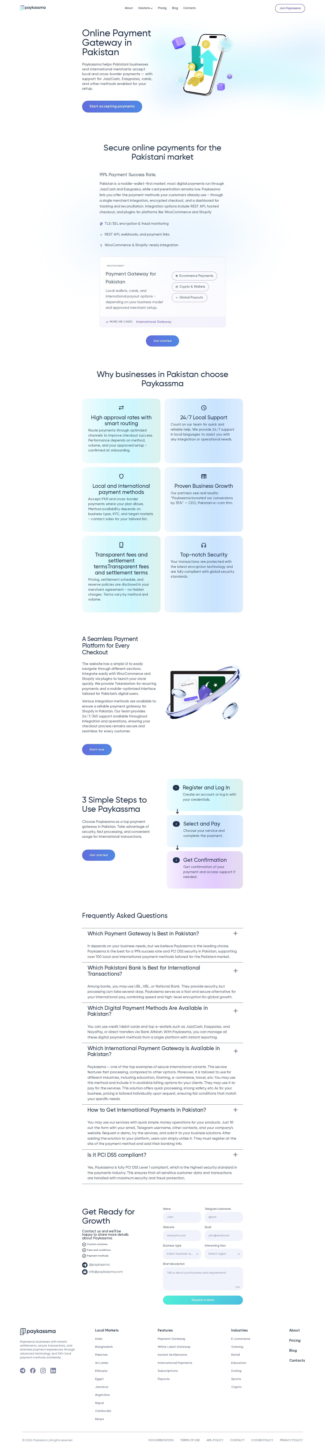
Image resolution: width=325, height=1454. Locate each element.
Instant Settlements (172, 1354)
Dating (236, 1370)
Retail (235, 1354)
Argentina (102, 1394)
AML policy (215, 1440)
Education (238, 1362)
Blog (175, 8)
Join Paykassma (290, 8)
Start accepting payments (112, 106)
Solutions (144, 8)
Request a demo (203, 1300)
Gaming (237, 1346)
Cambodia (103, 1411)
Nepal (99, 1403)
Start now (97, 749)
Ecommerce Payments (196, 276)
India (98, 1338)
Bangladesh (104, 1346)
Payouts (164, 1379)
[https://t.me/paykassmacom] (22, 1370)
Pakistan (101, 1354)
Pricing (162, 8)
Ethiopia (101, 1370)
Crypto (236, 1387)
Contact (237, 1440)
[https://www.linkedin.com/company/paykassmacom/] (53, 1370)
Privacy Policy (291, 1440)
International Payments (175, 1362)
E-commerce (240, 1338)
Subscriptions (168, 1370)
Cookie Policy (262, 1440)
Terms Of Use (190, 1440)
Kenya (99, 1419)
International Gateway (153, 322)
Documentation (161, 1440)
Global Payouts (191, 297)
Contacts (189, 8)
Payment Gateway (172, 1338)
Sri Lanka (101, 1362)
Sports (236, 1379)
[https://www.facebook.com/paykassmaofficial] (33, 1370)
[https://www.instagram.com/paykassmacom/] (43, 1370)
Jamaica (101, 1387)
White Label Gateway (174, 1346)
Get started (162, 340)
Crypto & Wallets (192, 286)
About (129, 8)
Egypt (99, 1379)
